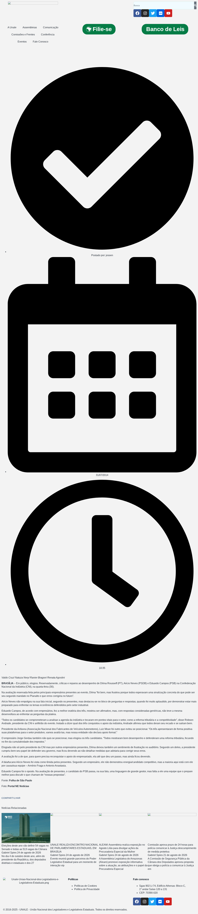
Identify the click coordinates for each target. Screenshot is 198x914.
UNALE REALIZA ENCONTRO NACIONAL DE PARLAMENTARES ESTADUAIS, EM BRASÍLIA (74, 848)
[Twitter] (153, 13)
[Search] (195, 5)
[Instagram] (145, 13)
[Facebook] (137, 13)
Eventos (22, 41)
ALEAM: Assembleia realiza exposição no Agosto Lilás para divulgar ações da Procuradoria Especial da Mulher (122, 848)
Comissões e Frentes (23, 34)
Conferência (47, 34)
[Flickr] (160, 13)
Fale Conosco (40, 41)
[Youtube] (168, 13)
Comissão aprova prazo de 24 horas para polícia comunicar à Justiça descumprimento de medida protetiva (172, 848)
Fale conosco (141, 879)
